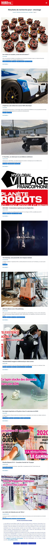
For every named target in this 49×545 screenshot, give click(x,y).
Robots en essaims (28, 61)
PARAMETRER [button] (16, 543)
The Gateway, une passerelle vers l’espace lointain (17, 257)
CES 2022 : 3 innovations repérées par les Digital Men (18, 208)
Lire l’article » (5, 64)
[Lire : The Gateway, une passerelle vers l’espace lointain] (24, 238)
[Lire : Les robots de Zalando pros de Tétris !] (24, 492)
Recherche (14, 366)
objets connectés (15, 213)
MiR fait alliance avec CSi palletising (13, 309)
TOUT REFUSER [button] (24, 543)
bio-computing (5, 418)
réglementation (11, 163)
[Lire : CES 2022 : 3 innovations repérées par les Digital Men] (24, 188)
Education (11, 418)
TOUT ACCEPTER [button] (32, 543)
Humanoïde (9, 366)
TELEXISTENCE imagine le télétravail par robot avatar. (18, 361)
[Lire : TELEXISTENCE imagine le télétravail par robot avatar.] (24, 341)
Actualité (4, 317)
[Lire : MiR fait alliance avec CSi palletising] (24, 289)
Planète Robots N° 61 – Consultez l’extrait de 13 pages (18, 462)
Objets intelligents (20, 61)
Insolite (22, 418)
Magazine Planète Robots (7, 467)
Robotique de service (20, 317)
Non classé (14, 61)
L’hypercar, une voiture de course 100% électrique (17, 105)
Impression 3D (16, 418)
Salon (20, 213)
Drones (4, 213)
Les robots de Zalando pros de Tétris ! (13, 512)
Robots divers (17, 163)
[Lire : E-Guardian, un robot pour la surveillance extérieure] (24, 137)
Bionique (4, 366)
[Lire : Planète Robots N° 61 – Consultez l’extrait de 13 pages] (24, 442)
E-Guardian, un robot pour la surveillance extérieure (18, 157)
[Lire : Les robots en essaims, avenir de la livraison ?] (24, 34)
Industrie (4, 112)
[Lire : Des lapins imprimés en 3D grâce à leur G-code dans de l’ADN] (24, 391)
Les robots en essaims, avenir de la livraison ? (16, 54)
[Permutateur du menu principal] (46, 2)
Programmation (27, 418)
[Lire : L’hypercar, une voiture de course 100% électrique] (24, 86)
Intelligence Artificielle (7, 61)
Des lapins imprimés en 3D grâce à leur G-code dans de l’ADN (20, 411)
